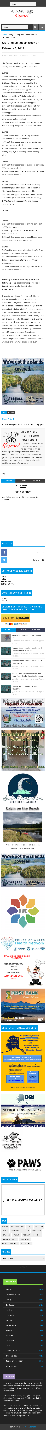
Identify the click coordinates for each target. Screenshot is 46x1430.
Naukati (16, 1235)
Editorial (39, 1227)
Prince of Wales (9, 1239)
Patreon (4, 598)
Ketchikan (36, 1231)
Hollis (5, 1231)
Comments (37, 630)
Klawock (6, 1235)
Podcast (26, 1235)
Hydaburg (15, 1231)
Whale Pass (26, 1243)
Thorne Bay (25, 1239)
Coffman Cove (17, 1227)
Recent (8, 630)
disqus (23, 481)
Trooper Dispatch (10, 1243)
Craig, (34, 55)
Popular (23, 630)
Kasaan (26, 1231)
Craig (11, 35)
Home (4, 35)
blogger (8, 481)
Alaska (5, 1227)
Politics (37, 1235)
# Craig (11, 412)
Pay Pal (4, 600)
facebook (37, 481)
